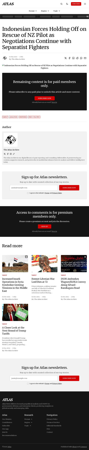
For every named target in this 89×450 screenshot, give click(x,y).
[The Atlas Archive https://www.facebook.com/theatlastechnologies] (8, 154)
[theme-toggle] (67, 4)
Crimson (83, 447)
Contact (50, 432)
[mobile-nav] (85, 4)
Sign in (54, 102)
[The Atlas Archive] (4, 58)
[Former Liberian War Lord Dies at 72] (45, 263)
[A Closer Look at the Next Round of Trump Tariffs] (15, 312)
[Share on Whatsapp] (81, 58)
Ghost (74, 447)
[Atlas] (8, 4)
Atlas (9, 447)
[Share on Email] (85, 58)
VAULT (5, 117)
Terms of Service (53, 422)
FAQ (48, 429)
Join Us (4, 432)
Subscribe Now (44, 98)
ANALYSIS (13, 117)
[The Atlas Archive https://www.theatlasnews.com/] (14, 154)
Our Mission (6, 419)
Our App (5, 429)
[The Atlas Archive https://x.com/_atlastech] (5, 154)
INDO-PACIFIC (34, 117)
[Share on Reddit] (77, 58)
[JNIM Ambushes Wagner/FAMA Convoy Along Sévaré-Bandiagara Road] (74, 263)
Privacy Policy (57, 193)
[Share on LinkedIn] (73, 58)
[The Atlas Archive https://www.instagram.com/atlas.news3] (11, 154)
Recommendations (9, 435)
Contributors (7, 422)
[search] (61, 4)
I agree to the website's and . (45, 193)
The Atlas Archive (18, 59)
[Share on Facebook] (69, 58)
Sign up (44, 226)
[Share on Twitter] (65, 58)
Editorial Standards (54, 426)
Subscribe (76, 4)
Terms (47, 193)
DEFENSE (22, 117)
